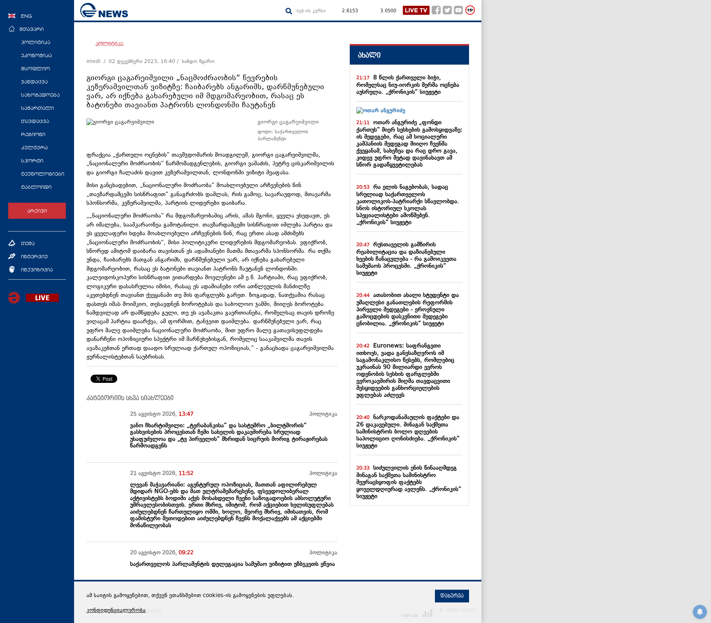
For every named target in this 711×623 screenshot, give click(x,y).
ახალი (369, 55)
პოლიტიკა (109, 44)
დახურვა (452, 596)
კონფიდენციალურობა (116, 611)
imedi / (97, 61)
